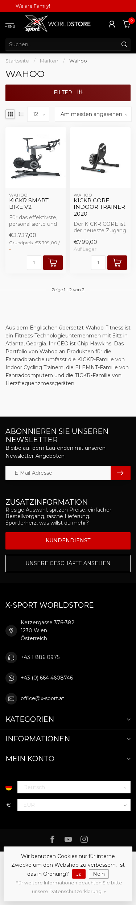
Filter (64, 92)
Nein (99, 874)
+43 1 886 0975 (40, 657)
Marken (49, 61)
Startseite (17, 61)
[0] (127, 24)
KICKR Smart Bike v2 (29, 203)
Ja (79, 874)
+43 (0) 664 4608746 (47, 678)
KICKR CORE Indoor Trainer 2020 (99, 207)
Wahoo (78, 61)
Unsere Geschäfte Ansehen (68, 563)
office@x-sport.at (42, 698)
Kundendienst (68, 540)
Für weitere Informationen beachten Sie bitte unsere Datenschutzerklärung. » (69, 887)
